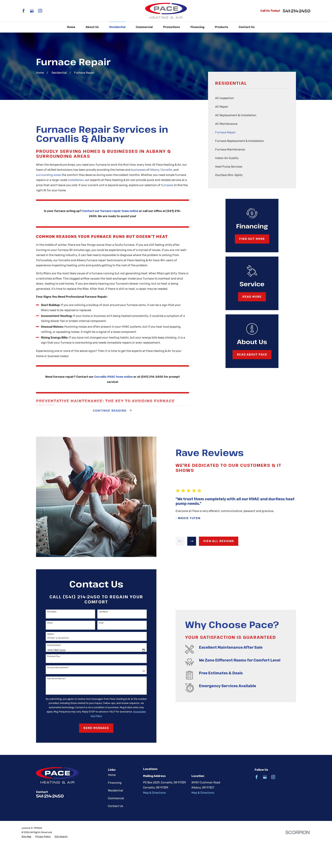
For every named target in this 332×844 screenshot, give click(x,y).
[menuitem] (252, 98)
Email (101, 623)
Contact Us (115, 806)
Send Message (96, 728)
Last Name (103, 612)
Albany (154, 169)
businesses (138, 169)
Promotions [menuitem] (171, 27)
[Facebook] (24, 11)
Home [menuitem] (71, 27)
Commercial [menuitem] (144, 27)
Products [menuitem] (221, 27)
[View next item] (191, 541)
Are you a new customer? (58, 668)
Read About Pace (252, 354)
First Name (51, 612)
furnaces (167, 185)
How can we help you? (56, 679)
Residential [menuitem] (117, 27)
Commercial (116, 798)
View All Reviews (218, 541)
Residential (115, 790)
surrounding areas (48, 175)
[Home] (166, 11)
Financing (115, 782)
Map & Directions (154, 792)
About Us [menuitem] (92, 27)
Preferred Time (53, 656)
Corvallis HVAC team (109, 376)
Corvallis (166, 169)
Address (50, 634)
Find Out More (252, 239)
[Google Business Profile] (32, 11)
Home (112, 775)
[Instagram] (40, 11)
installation (76, 180)
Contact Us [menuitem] (247, 27)
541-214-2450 (296, 11)
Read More (252, 296)
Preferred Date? (54, 645)
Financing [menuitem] (197, 27)
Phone (50, 623)
